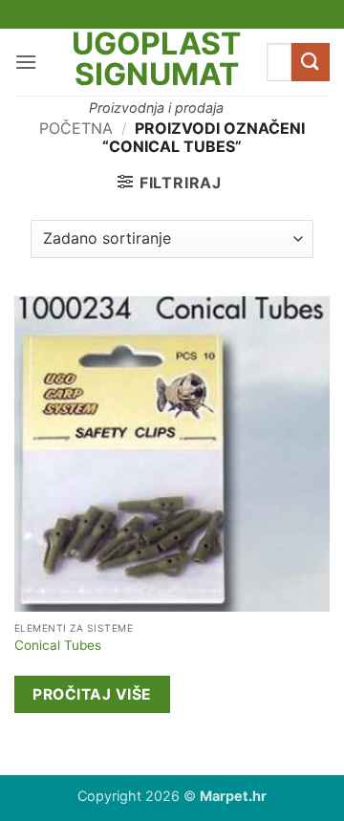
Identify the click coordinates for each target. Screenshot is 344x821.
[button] (25, 61)
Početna (76, 128)
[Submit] (310, 61)
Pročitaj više (91, 694)
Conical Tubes (57, 645)
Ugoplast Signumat (156, 59)
